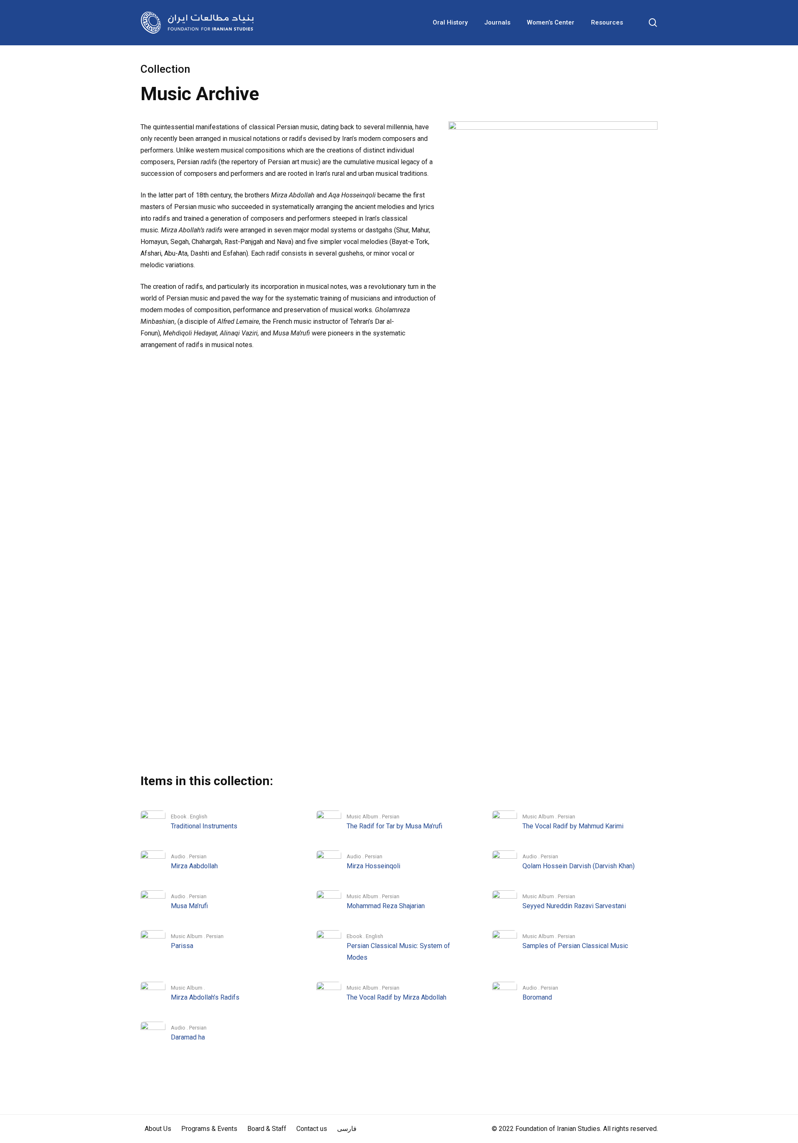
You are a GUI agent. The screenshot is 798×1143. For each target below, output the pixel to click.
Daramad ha (188, 1037)
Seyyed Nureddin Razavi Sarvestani (574, 906)
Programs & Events (209, 1129)
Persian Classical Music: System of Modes (398, 951)
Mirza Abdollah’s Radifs (205, 997)
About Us (158, 1129)
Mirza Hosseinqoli (373, 866)
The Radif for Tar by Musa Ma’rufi (394, 826)
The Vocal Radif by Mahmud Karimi (572, 826)
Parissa (182, 946)
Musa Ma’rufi (189, 906)
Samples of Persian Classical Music (575, 946)
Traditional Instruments (204, 826)
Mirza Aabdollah (194, 866)
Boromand (537, 997)
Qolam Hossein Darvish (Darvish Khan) (578, 866)
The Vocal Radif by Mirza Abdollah (396, 997)
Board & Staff (266, 1129)
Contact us (311, 1129)
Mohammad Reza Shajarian (386, 906)
